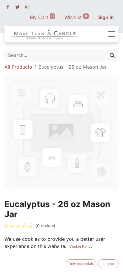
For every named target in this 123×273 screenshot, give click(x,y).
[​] (7, 6)
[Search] (112, 55)
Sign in (106, 17)
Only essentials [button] (81, 263)
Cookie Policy (81, 246)
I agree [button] (108, 263)
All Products (18, 67)
